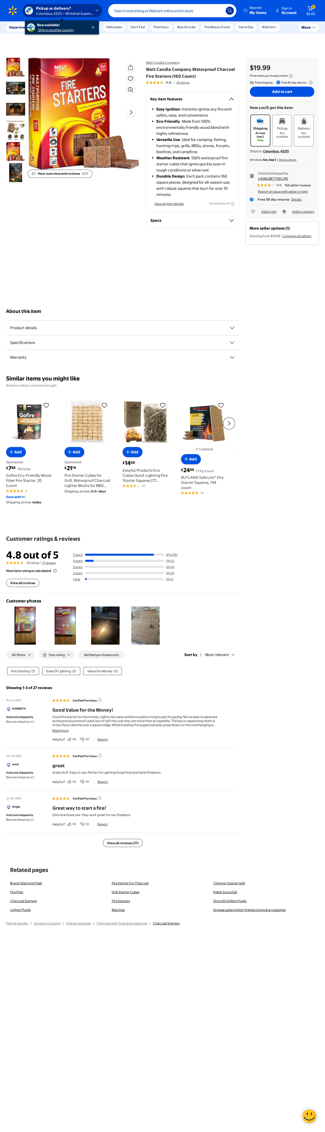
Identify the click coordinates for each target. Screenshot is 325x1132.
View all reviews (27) (123, 843)
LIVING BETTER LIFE (273, 179)
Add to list (269, 212)
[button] (255, 10)
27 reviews (49, 563)
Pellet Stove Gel (225, 892)
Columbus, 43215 (276, 151)
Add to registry (303, 212)
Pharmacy (161, 27)
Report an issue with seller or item (283, 191)
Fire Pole (16, 892)
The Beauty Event (217, 27)
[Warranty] (232, 357)
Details (296, 199)
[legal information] (291, 76)
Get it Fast (138, 27)
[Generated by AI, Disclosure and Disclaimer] (233, 204)
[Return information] (309, 83)
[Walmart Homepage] (12, 10)
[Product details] (232, 328)
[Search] (230, 11)
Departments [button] (19, 27)
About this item (23, 311)
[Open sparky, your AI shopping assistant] (309, 1116)
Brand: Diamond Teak (26, 883)
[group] (167, 83)
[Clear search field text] (218, 10)
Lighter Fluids (20, 910)
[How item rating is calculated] (55, 571)
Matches (118, 910)
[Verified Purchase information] (100, 700)
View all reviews (22, 583)
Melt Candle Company (163, 62)
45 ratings (182, 82)
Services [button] (51, 27)
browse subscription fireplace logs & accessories (249, 910)
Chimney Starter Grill (229, 883)
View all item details (169, 204)
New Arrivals (186, 27)
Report (103, 739)
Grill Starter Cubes (125, 892)
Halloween (114, 27)
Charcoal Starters (23, 901)
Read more (60, 730)
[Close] (94, 27)
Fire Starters (121, 901)
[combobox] (172, 10)
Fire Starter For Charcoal (130, 883)
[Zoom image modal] (130, 89)
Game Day (246, 27)
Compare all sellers (296, 236)
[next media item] (131, 112)
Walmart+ (269, 27)
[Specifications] (232, 343)
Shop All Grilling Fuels (230, 901)
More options (287, 160)
